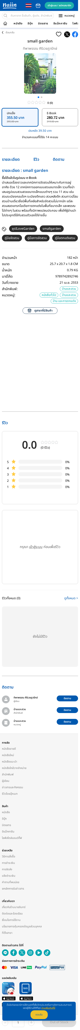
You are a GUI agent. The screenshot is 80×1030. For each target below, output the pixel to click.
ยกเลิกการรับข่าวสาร (13, 889)
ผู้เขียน (5, 781)
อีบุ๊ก (30, 23)
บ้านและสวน (69, 289)
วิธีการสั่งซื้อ (8, 856)
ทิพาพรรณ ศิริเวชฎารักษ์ (40, 48)
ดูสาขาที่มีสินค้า (43, 310)
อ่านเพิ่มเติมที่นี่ (48, 1008)
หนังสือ (18, 23)
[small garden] (67, 34)
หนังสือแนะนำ (9, 762)
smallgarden (52, 228)
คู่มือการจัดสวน (37, 238)
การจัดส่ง (7, 869)
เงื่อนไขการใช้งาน (11, 920)
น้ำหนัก (7, 270)
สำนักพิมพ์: (10, 289)
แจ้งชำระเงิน (8, 876)
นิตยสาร (43, 23)
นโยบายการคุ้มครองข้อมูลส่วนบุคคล (22, 926)
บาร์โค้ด (7, 276)
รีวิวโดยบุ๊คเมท (10, 794)
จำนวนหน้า (9, 257)
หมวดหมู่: (8, 295)
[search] (5, 15)
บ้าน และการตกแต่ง (64, 301)
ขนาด (6, 264)
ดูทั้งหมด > (71, 598)
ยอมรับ (39, 1014)
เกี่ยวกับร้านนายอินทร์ (13, 907)
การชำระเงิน (8, 863)
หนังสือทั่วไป (49, 295)
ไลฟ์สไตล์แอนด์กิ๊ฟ (12, 838)
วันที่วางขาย (10, 282)
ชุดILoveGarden (23, 228)
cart (38, 5)
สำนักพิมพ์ (8, 774)
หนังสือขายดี (9, 749)
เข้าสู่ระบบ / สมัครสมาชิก (59, 5)
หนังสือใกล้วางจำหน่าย (14, 768)
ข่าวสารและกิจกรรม (12, 787)
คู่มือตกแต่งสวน (65, 238)
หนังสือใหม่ (8, 755)
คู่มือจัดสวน (12, 238)
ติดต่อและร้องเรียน (12, 914)
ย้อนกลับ (10, 32)
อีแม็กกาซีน (60, 23)
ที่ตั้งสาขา (7, 933)
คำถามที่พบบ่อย (10, 882)
